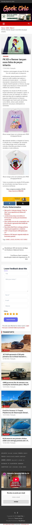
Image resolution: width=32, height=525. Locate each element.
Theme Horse (18, 518)
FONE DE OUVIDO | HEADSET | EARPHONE (15, 456)
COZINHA (15, 453)
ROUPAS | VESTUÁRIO (21, 239)
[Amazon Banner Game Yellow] (16, 198)
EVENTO (25, 453)
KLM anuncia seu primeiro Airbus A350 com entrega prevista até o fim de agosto (16, 441)
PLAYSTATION (13, 463)
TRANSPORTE (8, 332)
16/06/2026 (6, 443)
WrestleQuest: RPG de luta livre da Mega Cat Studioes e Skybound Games (16, 249)
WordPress (21, 521)
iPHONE (20, 460)
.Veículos (6, 350)
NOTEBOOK (4, 463)
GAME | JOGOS (10, 239)
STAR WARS (15, 467)
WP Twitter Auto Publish (8, 524)
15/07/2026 (6, 387)
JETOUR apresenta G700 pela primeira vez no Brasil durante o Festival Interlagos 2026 (14, 357)
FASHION (3, 456)
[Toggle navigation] (3, 24)
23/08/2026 (6, 359)
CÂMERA (20, 453)
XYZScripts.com (25, 524)
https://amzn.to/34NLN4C (16, 191)
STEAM (20, 467)
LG (23, 460)
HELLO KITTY (15, 460)
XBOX (24, 467)
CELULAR (10, 453)
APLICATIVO (4, 453)
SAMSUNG (20, 463)
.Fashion (5, 56)
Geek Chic (20, 516)
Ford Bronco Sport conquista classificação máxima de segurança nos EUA (16, 257)
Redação (12, 68)
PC (8, 463)
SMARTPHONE (4, 467)
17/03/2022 (6, 68)
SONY (10, 467)
